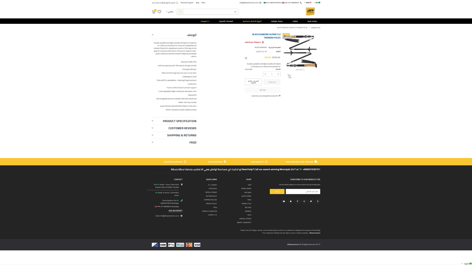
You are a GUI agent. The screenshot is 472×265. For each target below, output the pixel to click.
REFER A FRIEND (211, 192)
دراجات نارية (312, 21)
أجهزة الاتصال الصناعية (252, 21)
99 (277, 95)
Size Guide (248, 69)
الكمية (278, 69)
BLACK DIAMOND (261, 47)
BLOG (249, 214)
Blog (197, 2)
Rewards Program (187, 2)
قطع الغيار (247, 192)
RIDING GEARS (246, 188)
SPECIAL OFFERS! (245, 218)
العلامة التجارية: (274, 47)
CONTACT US (212, 214)
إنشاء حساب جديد (157, 2)
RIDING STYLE (246, 203)
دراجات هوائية (277, 21)
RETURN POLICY (211, 196)
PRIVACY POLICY (211, 203)
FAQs (203, 2)
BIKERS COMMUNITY (244, 222)
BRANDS (248, 211)
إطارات (295, 21)
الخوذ (249, 184)
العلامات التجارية (226, 21)
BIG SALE (248, 207)
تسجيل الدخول (170, 2)
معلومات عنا (212, 184)
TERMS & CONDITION (209, 211)
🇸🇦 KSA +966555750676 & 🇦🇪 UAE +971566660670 (281, 2)
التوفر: (278, 51)
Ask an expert (176, 210)
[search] (180, 12)
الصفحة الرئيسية (315, 27)
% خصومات (205, 21)
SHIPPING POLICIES (210, 199)
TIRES (249, 199)
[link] (317, 201)
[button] (246, 58)
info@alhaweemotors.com (249, 2)
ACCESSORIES (246, 196)
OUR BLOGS (213, 188)
